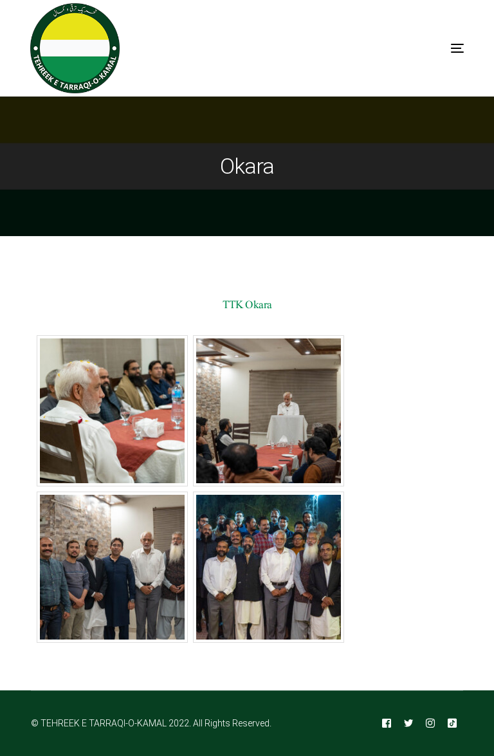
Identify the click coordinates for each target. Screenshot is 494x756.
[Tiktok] (452, 724)
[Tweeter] (408, 724)
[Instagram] (430, 724)
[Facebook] (387, 724)
